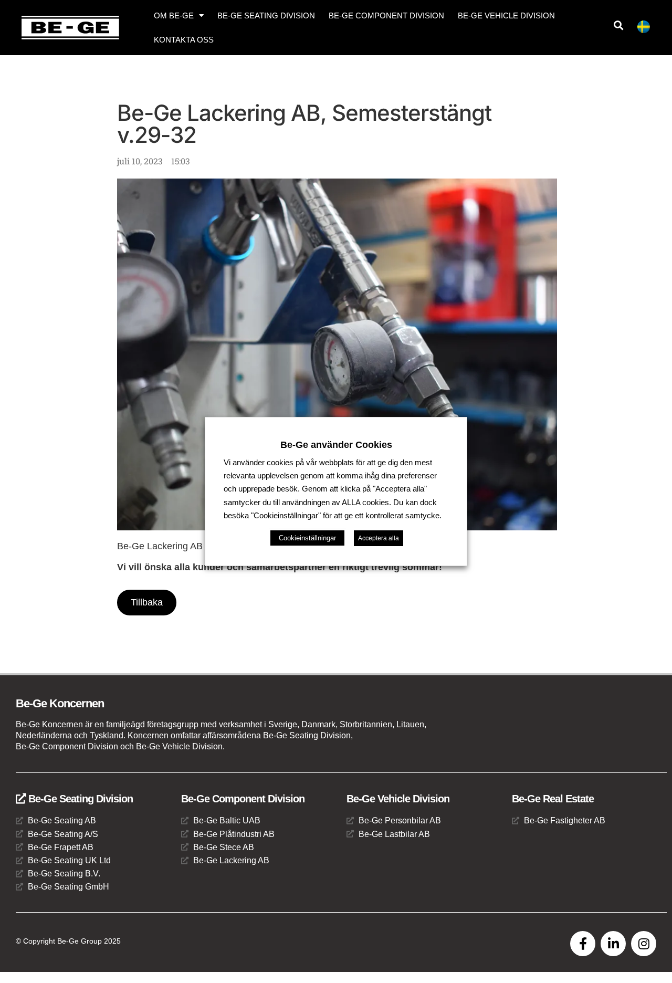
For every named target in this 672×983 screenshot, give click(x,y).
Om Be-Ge (174, 15)
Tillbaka (147, 602)
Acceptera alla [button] (378, 538)
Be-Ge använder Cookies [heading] (336, 445)
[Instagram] (643, 943)
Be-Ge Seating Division (266, 15)
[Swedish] (647, 28)
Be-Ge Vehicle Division (506, 15)
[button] (618, 25)
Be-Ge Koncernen (60, 703)
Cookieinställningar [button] (307, 538)
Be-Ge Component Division (386, 15)
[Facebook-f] (582, 943)
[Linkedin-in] (613, 943)
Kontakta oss (184, 39)
